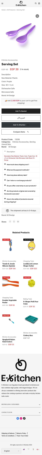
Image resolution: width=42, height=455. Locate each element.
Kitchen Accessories (10, 60)
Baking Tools (27, 299)
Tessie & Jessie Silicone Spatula (8, 265)
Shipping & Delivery (8, 433)
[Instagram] (21, 418)
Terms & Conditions (8, 436)
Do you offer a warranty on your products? (21, 186)
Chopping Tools (28, 261)
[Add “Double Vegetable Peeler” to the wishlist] (15, 278)
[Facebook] (18, 418)
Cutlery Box (28, 335)
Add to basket (21, 111)
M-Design (12, 147)
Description (11, 152)
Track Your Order (22, 436)
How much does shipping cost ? (18, 164)
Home (3, 10)
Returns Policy (21, 433)
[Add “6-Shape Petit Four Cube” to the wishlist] (36, 278)
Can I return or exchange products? (19, 180)
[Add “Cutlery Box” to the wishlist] (36, 316)
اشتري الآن (21, 118)
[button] (21, 131)
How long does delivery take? (17, 175)
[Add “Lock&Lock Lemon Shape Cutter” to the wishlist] (36, 241)
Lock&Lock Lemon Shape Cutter (30, 265)
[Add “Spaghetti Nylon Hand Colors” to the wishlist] (15, 316)
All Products (11, 10)
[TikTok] (24, 418)
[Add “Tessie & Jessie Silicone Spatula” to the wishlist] (15, 241)
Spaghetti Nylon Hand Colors (8, 340)
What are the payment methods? (18, 170)
